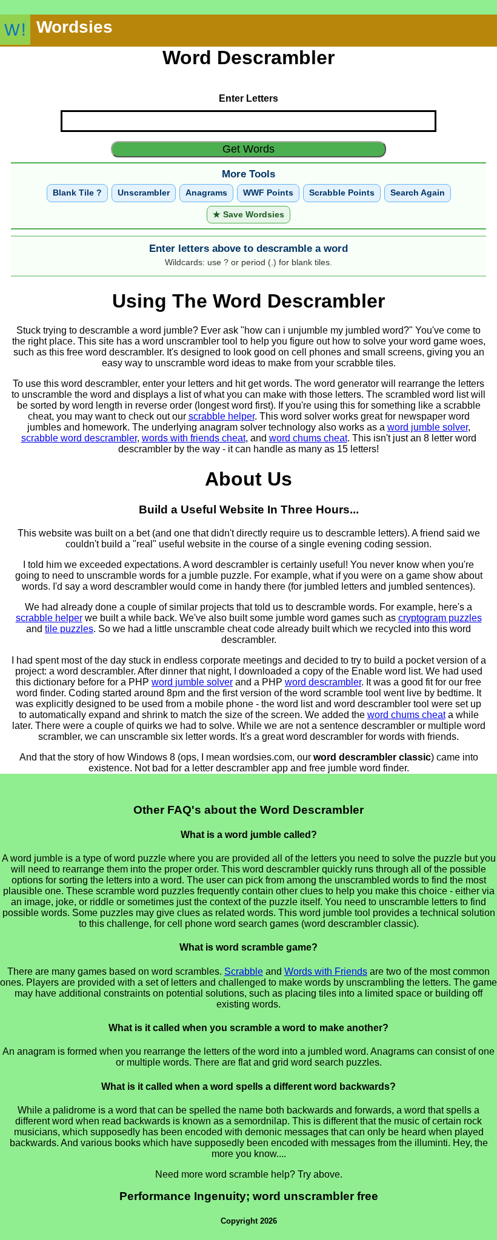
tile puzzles (69, 629)
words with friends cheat (193, 438)
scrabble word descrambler (79, 438)
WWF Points (268, 192)
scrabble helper (221, 416)
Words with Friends (325, 971)
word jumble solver (427, 427)
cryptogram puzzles (440, 618)
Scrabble (243, 971)
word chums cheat (308, 438)
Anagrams (206, 192)
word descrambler (323, 682)
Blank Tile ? (77, 192)
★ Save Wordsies (248, 214)
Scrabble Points (342, 192)
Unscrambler (144, 192)
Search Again (417, 192)
